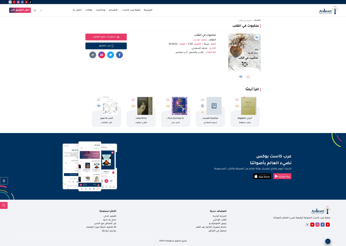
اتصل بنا (77, 10)
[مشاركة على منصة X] (110, 54)
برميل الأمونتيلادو (218, 223)
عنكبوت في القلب (205, 35)
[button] (4, 180)
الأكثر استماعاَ (107, 211)
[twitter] (10, 2)
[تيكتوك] (30, 2)
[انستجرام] (18, 2)
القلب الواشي (220, 220)
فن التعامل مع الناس (105, 223)
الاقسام (113, 10)
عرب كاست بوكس (253, 156)
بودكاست (101, 10)
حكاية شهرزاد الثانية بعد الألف (211, 227)
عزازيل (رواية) (109, 231)
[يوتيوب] (26, 2)
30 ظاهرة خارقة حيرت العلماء (101, 227)
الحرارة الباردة (220, 216)
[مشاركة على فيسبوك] (119, 54)
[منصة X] (307, 224)
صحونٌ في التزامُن (217, 231)
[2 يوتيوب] (14, 2)
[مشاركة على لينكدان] (101, 54)
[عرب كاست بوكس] (328, 9)
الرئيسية (148, 10)
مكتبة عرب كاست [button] (131, 10)
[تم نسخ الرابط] (92, 54)
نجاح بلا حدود (109, 220)
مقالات (88, 10)
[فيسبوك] (22, 2)
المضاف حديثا (218, 211)
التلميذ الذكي (110, 216)
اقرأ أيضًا (252, 89)
